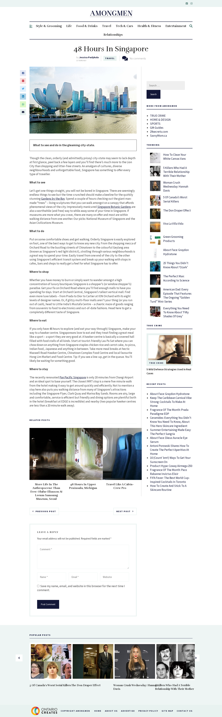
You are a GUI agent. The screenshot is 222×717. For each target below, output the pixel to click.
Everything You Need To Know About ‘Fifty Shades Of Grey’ (176, 312)
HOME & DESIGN (160, 120)
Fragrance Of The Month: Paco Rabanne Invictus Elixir (168, 472)
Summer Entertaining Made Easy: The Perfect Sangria (170, 432)
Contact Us (185, 711)
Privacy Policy (148, 711)
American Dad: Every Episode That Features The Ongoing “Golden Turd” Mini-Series (170, 295)
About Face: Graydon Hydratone (176, 252)
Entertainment (175, 26)
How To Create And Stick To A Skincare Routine (168, 488)
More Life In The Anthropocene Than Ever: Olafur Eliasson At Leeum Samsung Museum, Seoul (46, 492)
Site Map (167, 711)
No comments (138, 58)
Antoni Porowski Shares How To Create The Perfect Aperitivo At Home (169, 450)
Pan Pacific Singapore (72, 377)
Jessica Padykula (89, 57)
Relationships (113, 35)
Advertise (128, 711)
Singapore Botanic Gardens (114, 207)
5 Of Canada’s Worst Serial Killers (175, 199)
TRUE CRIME (158, 116)
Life (69, 26)
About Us (111, 711)
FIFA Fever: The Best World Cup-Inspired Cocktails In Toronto (170, 480)
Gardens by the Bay (53, 199)
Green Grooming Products (173, 239)
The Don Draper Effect (177, 210)
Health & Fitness (149, 26)
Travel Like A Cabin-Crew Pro (120, 486)
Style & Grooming (49, 26)
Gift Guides (156, 128)
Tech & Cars (124, 26)
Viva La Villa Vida (173, 223)
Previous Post (46, 511)
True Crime (156, 363)
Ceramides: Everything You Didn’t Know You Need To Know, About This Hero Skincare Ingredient (170, 422)
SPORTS (155, 124)
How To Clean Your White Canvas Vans (174, 157)
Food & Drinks (86, 26)
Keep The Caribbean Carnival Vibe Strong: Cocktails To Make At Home (171, 402)
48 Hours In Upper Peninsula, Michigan (83, 486)
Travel (106, 26)
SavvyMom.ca (158, 136)
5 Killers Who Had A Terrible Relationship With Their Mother (176, 172)
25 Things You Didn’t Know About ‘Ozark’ (175, 265)
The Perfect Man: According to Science (176, 278)
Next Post (123, 511)
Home (97, 711)
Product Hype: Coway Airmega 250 (171, 466)
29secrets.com (159, 132)
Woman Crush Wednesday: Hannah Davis (175, 186)
